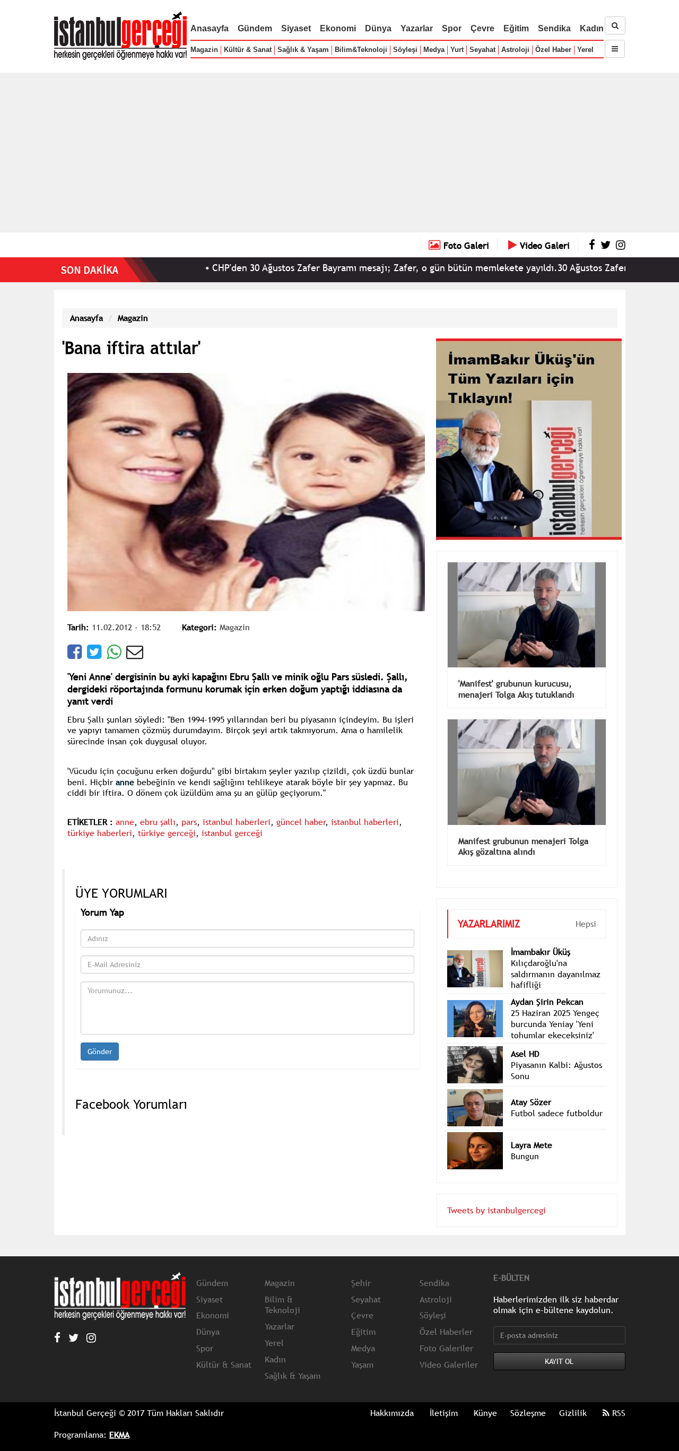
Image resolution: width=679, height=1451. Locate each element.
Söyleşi (405, 50)
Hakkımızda (392, 1397)
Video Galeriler (449, 1348)
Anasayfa (209, 28)
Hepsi (586, 908)
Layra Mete (531, 1129)
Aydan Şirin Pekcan (547, 986)
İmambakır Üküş (540, 936)
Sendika (554, 28)
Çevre (482, 28)
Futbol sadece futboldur (557, 1097)
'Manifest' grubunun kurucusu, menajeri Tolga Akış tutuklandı (516, 673)
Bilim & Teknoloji (282, 1289)
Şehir (361, 1267)
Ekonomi (338, 28)
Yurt (457, 50)
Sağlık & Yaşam (303, 50)
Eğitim (516, 28)
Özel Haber (553, 50)
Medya (434, 50)
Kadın (592, 28)
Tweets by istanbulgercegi (496, 1194)
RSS (617, 1397)
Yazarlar (417, 28)
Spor (452, 28)
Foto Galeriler (446, 1332)
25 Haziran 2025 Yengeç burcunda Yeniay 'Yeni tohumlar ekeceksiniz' (555, 1008)
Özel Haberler (446, 1316)
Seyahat (482, 50)
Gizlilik (573, 1397)
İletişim (444, 1397)
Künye (485, 1397)
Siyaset (296, 28)
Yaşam (362, 1348)
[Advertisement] (339, 152)
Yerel (585, 50)
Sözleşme (528, 1397)
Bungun (525, 1140)
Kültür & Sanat (248, 50)
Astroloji (515, 50)
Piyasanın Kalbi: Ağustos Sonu (556, 1054)
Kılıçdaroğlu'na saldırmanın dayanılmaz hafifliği (555, 958)
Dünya (378, 28)
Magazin (204, 50)
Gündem (255, 28)
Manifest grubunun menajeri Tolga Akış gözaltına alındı (523, 830)
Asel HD (525, 1038)
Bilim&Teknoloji (361, 50)
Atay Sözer (531, 1086)
